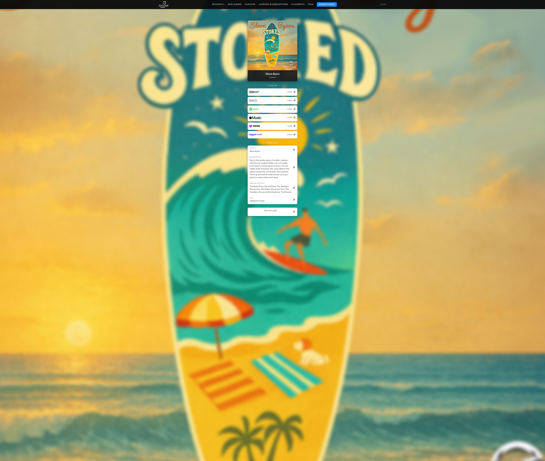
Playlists (250, 4)
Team (310, 4)
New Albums (234, 4)
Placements (297, 4)
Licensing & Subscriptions (273, 4)
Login (383, 4)
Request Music (327, 4)
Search (219, 4)
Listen (289, 92)
